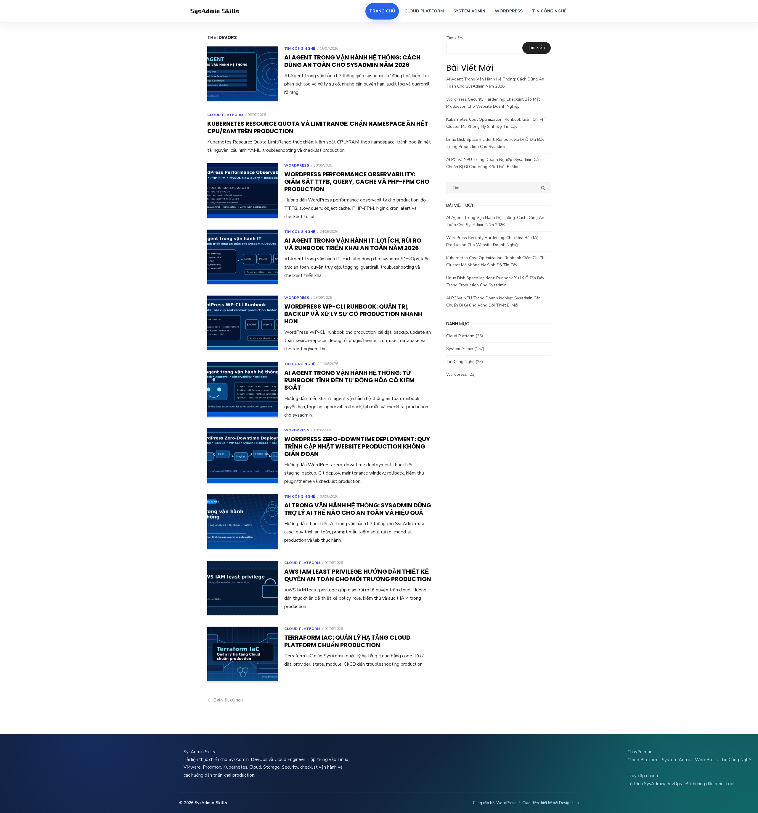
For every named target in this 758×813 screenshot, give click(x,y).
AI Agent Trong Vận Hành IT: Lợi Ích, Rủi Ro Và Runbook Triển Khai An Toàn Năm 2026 (352, 244)
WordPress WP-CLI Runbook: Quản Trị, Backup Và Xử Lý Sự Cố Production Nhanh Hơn (353, 313)
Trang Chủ (382, 11)
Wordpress (296, 165)
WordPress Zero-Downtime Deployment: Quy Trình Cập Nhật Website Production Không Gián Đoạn (357, 446)
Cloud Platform (424, 11)
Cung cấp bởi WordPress (494, 803)
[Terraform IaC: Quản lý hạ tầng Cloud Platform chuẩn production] (242, 655)
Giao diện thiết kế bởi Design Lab (550, 803)
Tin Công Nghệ (549, 11)
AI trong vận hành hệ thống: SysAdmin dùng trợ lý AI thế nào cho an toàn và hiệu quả (357, 509)
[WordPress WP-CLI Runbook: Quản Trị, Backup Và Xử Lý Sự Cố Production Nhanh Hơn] (242, 323)
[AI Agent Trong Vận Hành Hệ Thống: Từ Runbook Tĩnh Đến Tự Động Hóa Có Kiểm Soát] (242, 390)
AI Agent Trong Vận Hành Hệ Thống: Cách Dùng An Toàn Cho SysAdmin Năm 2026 (352, 61)
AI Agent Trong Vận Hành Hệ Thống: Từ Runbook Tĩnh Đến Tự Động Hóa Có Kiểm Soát (349, 380)
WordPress (509, 11)
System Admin (469, 11)
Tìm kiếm (454, 38)
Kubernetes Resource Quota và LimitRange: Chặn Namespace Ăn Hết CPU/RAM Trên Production (317, 127)
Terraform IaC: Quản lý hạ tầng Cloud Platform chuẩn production (347, 641)
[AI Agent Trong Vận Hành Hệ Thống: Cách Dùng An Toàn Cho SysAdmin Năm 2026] (242, 74)
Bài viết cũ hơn (228, 700)
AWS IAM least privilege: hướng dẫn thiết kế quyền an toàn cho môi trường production (357, 575)
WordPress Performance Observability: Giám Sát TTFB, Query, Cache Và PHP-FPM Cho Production (356, 181)
